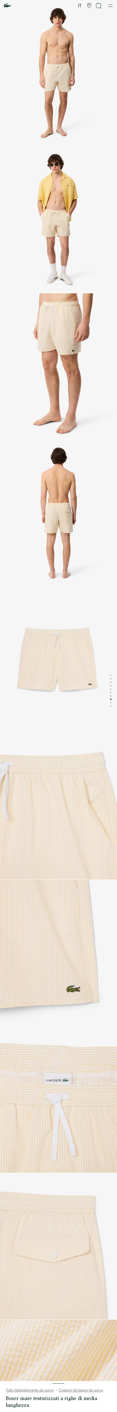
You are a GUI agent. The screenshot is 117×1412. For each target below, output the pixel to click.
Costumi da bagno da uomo (81, 1390)
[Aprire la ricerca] (99, 6)
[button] (89, 6)
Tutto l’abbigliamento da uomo (30, 1390)
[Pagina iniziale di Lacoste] (7, 6)
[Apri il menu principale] (110, 5)
